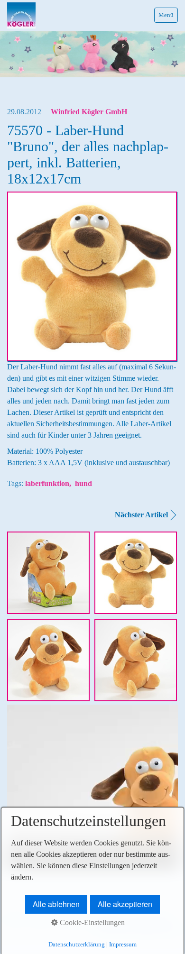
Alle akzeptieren (125, 904)
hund (83, 483)
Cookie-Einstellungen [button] (91, 922)
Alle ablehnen (56, 904)
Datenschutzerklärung (76, 944)
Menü (166, 14)
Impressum (123, 944)
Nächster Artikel (141, 515)
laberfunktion (47, 483)
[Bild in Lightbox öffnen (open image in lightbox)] (48, 573)
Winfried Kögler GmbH (89, 112)
